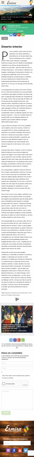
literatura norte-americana (19, 292)
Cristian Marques (10, 330)
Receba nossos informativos (15, 439)
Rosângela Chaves (14, 25)
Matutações (23, 330)
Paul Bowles (16, 295)
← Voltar (5, 38)
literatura (8, 292)
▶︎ (32, 316)
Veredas (20, 31)
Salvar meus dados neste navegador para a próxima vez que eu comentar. (16, 376)
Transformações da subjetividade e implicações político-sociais (15, 326)
